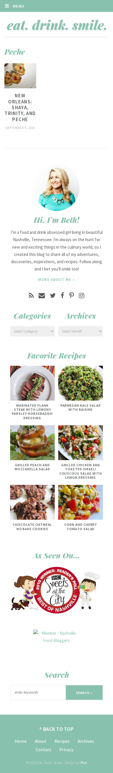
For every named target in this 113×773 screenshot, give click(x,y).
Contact (43, 749)
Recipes (62, 741)
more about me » (56, 279)
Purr (84, 762)
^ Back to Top (56, 729)
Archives (86, 741)
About (40, 741)
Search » (84, 693)
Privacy (66, 749)
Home (21, 741)
